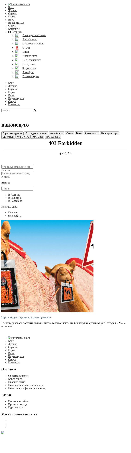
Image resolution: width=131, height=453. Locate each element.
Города (12, 16)
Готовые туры (53, 137)
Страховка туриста (12, 133)
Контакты (14, 28)
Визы (11, 19)
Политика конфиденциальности (27, 388)
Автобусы (38, 137)
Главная (12, 212)
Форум (12, 25)
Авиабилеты (56, 133)
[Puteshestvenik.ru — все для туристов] (19, 4)
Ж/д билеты (23, 137)
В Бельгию (14, 197)
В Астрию (14, 194)
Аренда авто (91, 133)
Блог (11, 7)
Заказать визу (9, 206)
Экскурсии (8, 137)
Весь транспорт (109, 133)
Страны (12, 13)
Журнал (12, 10)
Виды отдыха (16, 22)
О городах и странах (36, 133)
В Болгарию (15, 200)
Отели (69, 133)
